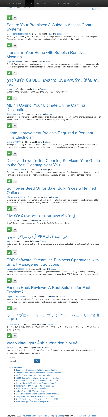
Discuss (58, 33)
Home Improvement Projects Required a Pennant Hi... (38, 380)
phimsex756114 (13, 347)
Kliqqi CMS (78, 415)
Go (37, 361)
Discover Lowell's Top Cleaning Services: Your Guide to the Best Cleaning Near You (53, 162)
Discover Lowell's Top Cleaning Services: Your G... (37, 383)
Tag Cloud (48, 415)
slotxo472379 (12, 220)
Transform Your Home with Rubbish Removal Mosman (46, 54)
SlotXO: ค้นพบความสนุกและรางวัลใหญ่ (41, 216)
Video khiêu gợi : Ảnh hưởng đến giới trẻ (42, 343)
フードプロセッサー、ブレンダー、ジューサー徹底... (38, 399)
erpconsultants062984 (16, 269)
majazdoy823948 (14, 61)
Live (41, 415)
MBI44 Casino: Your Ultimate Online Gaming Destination (46, 107)
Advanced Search (30, 415)
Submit (46, 3)
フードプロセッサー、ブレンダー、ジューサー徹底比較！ (53, 317)
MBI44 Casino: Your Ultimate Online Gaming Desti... (37, 378)
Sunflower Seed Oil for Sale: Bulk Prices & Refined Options (51, 190)
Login (76, 3)
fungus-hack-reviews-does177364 (21, 296)
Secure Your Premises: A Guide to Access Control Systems (51, 27)
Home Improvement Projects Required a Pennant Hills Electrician (50, 135)
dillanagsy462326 (14, 114)
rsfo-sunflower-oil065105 (17, 197)
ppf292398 (11, 241)
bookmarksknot (15, 3)
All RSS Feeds (90, 415)
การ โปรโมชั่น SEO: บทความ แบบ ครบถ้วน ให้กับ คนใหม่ (53, 82)
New (37, 3)
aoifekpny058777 (14, 141)
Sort (94, 9)
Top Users (58, 415)
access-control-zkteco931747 (19, 33)
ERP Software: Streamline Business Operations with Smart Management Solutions (53, 262)
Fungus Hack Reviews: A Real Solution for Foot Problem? (48, 290)
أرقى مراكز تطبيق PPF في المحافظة (37, 236)
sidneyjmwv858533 (15, 324)
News (50, 33)
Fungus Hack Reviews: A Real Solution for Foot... (36, 396)
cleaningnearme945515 (16, 169)
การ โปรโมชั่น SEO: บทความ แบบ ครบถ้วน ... (34, 375)
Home (29, 3)
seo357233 (11, 89)
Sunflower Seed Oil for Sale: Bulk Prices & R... (35, 385)
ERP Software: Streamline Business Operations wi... (37, 393)
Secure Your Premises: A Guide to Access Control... (37, 370)
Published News (15, 367)
